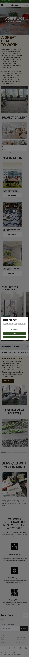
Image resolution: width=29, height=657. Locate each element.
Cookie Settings (14, 329)
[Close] (26, 318)
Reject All (14, 333)
